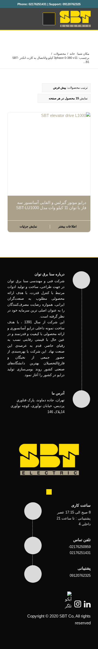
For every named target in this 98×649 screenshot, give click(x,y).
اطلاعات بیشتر (67, 226)
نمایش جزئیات (29, 226)
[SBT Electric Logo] (57, 19)
